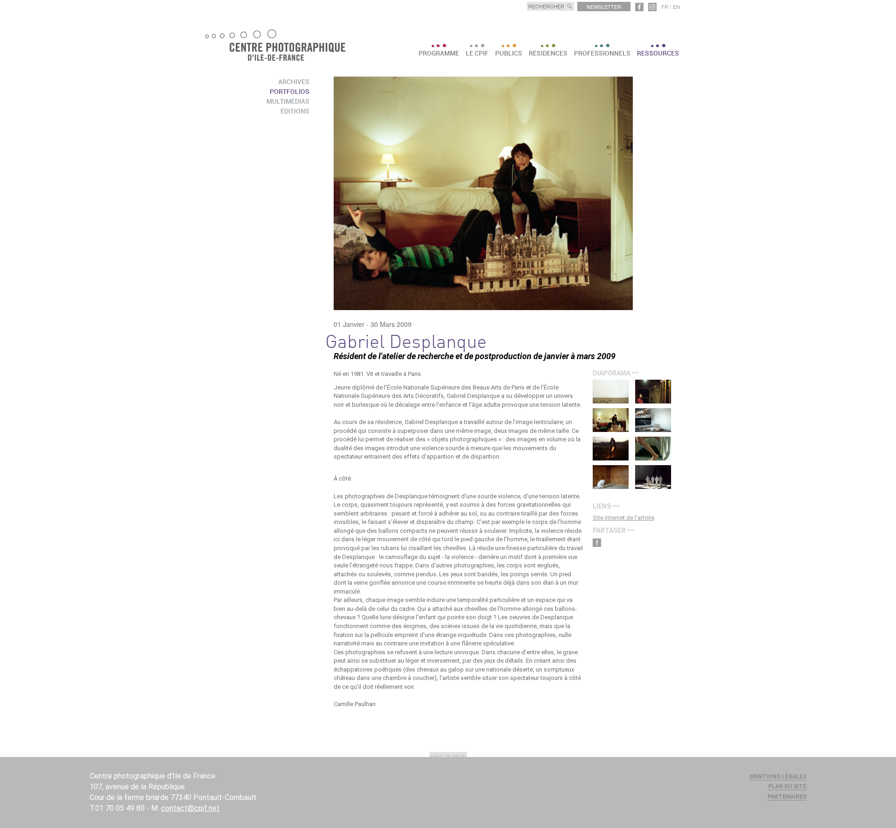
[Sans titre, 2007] (611, 448)
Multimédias (287, 101)
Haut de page (448, 756)
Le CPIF (477, 53)
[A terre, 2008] (653, 420)
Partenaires (787, 796)
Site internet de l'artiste (623, 517)
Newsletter (604, 6)
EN (676, 6)
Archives (293, 81)
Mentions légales (777, 776)
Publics (508, 53)
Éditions (294, 110)
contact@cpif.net (190, 808)
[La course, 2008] (653, 448)
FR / (666, 6)
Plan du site (787, 786)
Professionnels (602, 53)
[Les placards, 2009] (611, 477)
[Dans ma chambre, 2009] (653, 391)
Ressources (658, 53)
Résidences (548, 53)
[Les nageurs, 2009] (611, 391)
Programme (439, 53)
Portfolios (289, 91)
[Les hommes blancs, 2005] (653, 477)
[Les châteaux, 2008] (611, 420)
